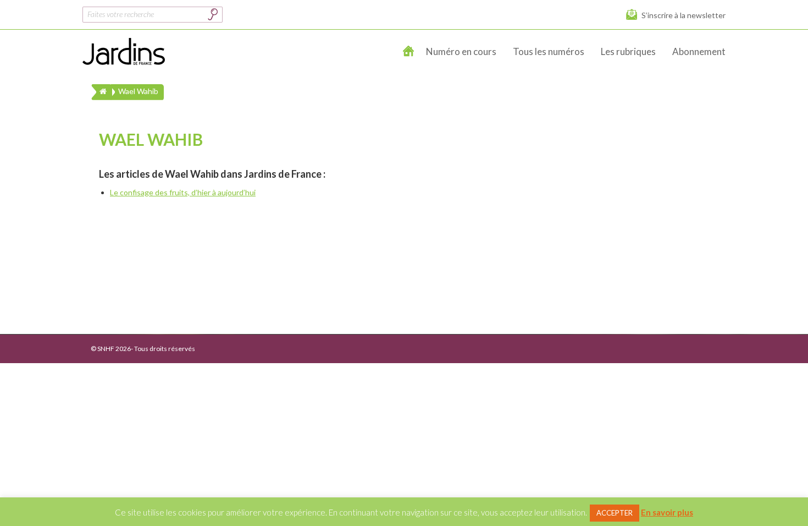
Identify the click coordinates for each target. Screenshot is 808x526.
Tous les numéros (548, 51)
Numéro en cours (461, 51)
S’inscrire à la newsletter (683, 15)
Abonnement (699, 51)
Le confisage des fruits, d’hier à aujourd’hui (183, 192)
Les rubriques (628, 51)
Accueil (409, 51)
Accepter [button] (614, 512)
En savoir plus (667, 512)
